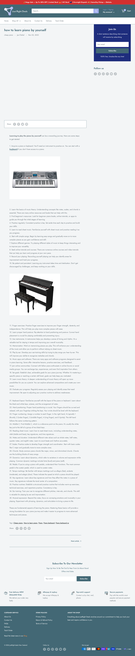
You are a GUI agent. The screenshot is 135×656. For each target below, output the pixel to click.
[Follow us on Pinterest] (107, 73)
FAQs (6, 623)
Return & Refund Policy (44, 620)
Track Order (59, 21)
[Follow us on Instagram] (103, 73)
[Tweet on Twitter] (22, 124)
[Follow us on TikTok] (115, 73)
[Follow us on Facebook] (95, 73)
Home (6, 21)
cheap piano (8, 35)
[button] (123, 11)
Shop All (15, 21)
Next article (75, 541)
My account (108, 12)
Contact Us (38, 21)
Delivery (49, 21)
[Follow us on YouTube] (111, 73)
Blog (25, 636)
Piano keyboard (49, 523)
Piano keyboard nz (62, 523)
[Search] (96, 11)
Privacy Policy (41, 616)
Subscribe (112, 50)
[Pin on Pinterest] (18, 124)
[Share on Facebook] (14, 124)
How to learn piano (30, 523)
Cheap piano (18, 523)
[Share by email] (26, 124)
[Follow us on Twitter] (99, 73)
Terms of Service (41, 623)
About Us (27, 21)
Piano (40, 523)
